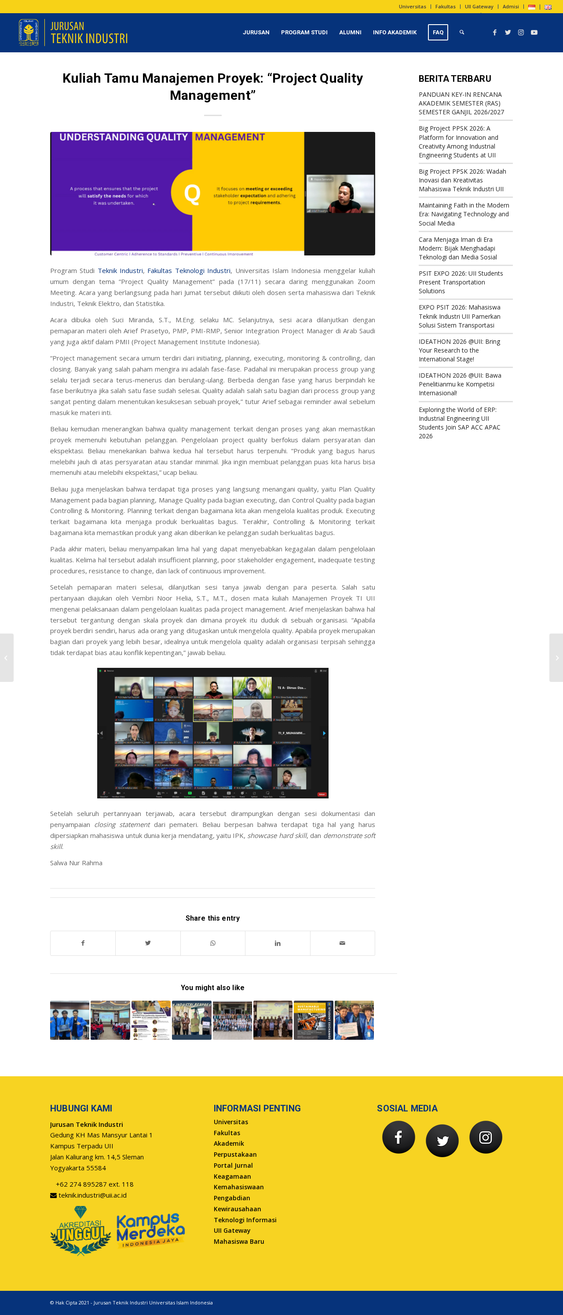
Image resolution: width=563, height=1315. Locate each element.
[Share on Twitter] (148, 943)
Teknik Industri (120, 270)
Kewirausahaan (237, 1209)
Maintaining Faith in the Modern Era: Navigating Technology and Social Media (464, 214)
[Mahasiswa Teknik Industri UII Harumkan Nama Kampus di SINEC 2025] (354, 1020)
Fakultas (445, 6)
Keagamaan (232, 1176)
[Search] (462, 32)
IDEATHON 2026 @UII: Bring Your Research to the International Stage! (459, 350)
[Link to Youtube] (534, 32)
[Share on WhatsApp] (213, 943)
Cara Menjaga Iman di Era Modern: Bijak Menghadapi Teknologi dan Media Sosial (458, 248)
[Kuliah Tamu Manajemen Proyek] (212, 193)
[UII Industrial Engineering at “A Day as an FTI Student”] (232, 1020)
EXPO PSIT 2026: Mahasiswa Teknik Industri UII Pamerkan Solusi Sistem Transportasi (460, 316)
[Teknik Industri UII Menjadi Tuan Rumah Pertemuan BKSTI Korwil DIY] (272, 1020)
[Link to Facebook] (494, 32)
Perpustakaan (235, 1154)
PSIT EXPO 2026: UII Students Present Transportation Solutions (461, 282)
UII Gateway (479, 6)
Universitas (412, 6)
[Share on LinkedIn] (277, 943)
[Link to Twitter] (508, 32)
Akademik (229, 1143)
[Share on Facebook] (83, 943)
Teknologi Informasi (245, 1220)
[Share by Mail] (343, 943)
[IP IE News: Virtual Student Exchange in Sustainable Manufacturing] (313, 1020)
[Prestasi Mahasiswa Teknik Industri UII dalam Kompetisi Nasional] (191, 1020)
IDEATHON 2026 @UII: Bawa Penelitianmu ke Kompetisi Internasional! (460, 384)
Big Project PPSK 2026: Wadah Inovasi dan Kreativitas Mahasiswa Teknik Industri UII (462, 180)
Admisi (511, 6)
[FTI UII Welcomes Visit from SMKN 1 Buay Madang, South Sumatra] (110, 1020)
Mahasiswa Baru (239, 1241)
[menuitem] (413, 6)
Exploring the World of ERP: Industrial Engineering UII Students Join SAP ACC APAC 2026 (460, 422)
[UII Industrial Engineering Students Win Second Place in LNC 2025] (69, 1020)
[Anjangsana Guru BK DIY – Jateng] (556, 658)
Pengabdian (232, 1198)
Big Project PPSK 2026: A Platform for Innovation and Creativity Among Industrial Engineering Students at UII (458, 141)
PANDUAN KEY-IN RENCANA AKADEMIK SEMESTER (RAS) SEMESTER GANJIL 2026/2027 (461, 103)
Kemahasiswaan (239, 1187)
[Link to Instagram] (521, 32)
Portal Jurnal (233, 1165)
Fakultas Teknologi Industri (188, 270)
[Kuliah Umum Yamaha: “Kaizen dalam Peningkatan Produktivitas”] (7, 658)
